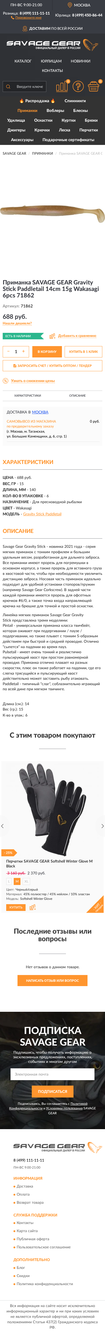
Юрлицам (51, 61)
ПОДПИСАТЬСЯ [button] (52, 1092)
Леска (64, 130)
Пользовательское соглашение (44, 1247)
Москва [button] (40, 412)
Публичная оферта (33, 1239)
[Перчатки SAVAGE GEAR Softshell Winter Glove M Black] (52, 809)
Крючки (42, 130)
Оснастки (43, 120)
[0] (93, 86)
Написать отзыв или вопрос (52, 980)
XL (26, 881)
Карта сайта (27, 1231)
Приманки (27, 111)
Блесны (80, 111)
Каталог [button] (23, 61)
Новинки (80, 61)
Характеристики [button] (27, 395)
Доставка (25, 1186)
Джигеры (16, 130)
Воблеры (55, 111)
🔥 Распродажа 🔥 (37, 101)
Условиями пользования (64, 1108)
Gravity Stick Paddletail (42, 514)
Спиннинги (75, 101)
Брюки (91, 120)
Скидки (23, 1276)
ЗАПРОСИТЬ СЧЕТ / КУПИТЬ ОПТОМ (55, 365)
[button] (26, 17)
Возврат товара (30, 1203)
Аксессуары (22, 140)
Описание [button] (77, 395)
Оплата (23, 1194)
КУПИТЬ (15, 907)
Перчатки (88, 130)
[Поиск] (8, 86)
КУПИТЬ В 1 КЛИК (83, 351)
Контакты (52, 71)
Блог (21, 1268)
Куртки (69, 120)
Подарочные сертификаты (68, 140)
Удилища (16, 120)
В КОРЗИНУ (47, 351)
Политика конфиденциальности (45, 1284)
